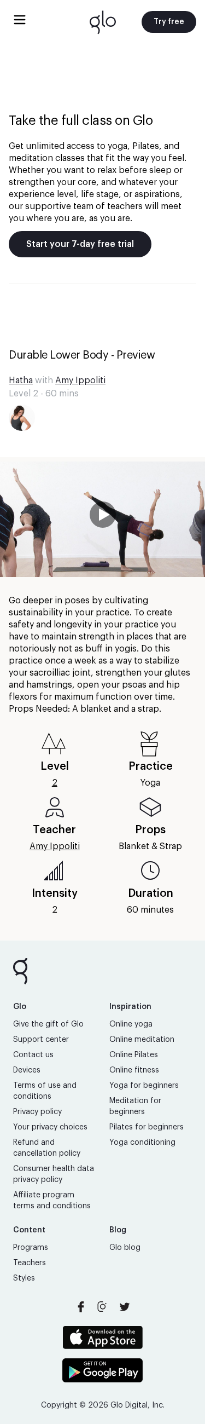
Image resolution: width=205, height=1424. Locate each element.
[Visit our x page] (124, 1307)
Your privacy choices (50, 1127)
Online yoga (131, 1024)
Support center (41, 1040)
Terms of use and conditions (45, 1091)
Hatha (21, 380)
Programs (30, 1248)
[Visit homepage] (103, 22)
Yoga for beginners (144, 1085)
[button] (102, 519)
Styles (24, 1278)
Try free (169, 22)
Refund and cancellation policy (46, 1148)
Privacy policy (37, 1112)
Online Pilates (133, 1055)
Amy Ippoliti (80, 380)
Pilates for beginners (146, 1127)
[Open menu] (20, 20)
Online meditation (141, 1040)
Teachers (29, 1263)
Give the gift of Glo (48, 1024)
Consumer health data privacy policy (53, 1174)
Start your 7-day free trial (80, 244)
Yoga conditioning (142, 1142)
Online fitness (134, 1070)
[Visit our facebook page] (81, 1307)
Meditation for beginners (135, 1106)
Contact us (33, 1055)
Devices (26, 1070)
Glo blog (124, 1248)
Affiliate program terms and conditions (52, 1200)
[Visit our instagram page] (103, 1307)
